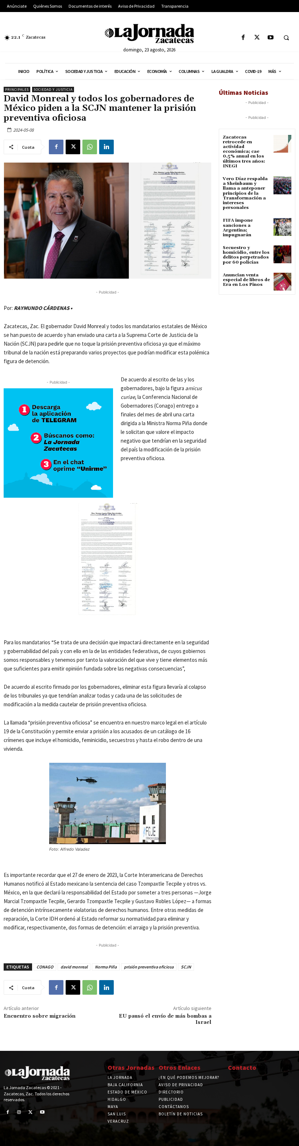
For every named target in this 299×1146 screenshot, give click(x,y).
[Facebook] (243, 38)
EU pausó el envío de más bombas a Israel (165, 1019)
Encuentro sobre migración (39, 1016)
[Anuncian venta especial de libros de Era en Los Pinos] (282, 282)
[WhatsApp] (89, 147)
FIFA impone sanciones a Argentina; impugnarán (238, 228)
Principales (17, 89)
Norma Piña (106, 967)
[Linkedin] (106, 147)
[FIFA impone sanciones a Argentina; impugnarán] (282, 227)
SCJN (186, 967)
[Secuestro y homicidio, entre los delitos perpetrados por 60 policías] (282, 254)
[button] (286, 38)
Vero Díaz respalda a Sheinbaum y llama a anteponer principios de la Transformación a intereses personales (245, 193)
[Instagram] (19, 1112)
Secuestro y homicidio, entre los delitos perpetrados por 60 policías (246, 255)
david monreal (74, 967)
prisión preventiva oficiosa (149, 967)
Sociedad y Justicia (53, 89)
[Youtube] (270, 38)
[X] (257, 38)
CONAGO (44, 967)
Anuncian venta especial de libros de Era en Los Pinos (246, 279)
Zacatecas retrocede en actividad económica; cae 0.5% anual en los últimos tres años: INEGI (244, 152)
